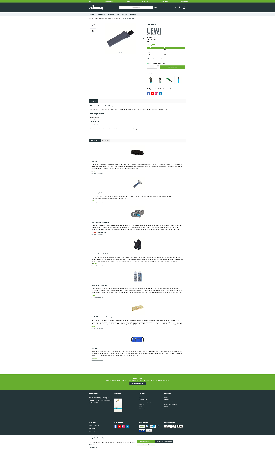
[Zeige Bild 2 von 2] (121, 52)
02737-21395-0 (184, 1)
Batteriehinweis (167, 399)
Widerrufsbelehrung (143, 399)
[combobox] (136, 7)
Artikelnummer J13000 (129, 129)
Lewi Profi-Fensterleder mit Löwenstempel (102, 317)
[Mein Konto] (179, 7)
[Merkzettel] (175, 7)
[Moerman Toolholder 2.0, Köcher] (178, 80)
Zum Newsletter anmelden (137, 384)
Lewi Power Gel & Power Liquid (99, 285)
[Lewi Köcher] (120, 38)
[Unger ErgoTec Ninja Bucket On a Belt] (160, 80)
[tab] (93, 101)
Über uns (166, 406)
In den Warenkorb (172, 67)
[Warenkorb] (184, 7)
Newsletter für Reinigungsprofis (170, 404)
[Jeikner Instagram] (157, 94)
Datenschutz (141, 404)
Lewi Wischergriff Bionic (98, 193)
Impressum (166, 408)
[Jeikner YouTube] (153, 94)
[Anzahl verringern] (148, 67)
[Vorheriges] (98, 38)
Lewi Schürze (95, 348)
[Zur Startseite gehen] (96, 7)
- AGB (97, 447)
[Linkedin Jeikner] (161, 94)
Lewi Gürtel (94, 161)
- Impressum (92, 447)
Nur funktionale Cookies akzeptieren (164, 441)
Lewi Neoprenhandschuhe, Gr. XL (100, 254)
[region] (117, 38)
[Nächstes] (143, 38)
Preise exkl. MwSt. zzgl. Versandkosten (155, 59)
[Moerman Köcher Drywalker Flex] (151, 80)
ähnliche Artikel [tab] (105, 140)
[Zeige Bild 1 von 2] (119, 52)
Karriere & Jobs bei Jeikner (169, 402)
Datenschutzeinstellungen (145, 445)
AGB (140, 397)
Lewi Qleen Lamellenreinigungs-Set (100, 222)
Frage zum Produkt (174, 88)
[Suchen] (155, 7)
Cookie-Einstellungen (143, 408)
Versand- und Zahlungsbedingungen (146, 402)
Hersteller (166, 397)
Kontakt (140, 406)
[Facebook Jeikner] (149, 94)
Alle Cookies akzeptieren (145, 441)
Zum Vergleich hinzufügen (152, 88)
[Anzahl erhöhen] (155, 67)
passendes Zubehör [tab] (94, 140)
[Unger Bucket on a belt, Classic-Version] (169, 80)
